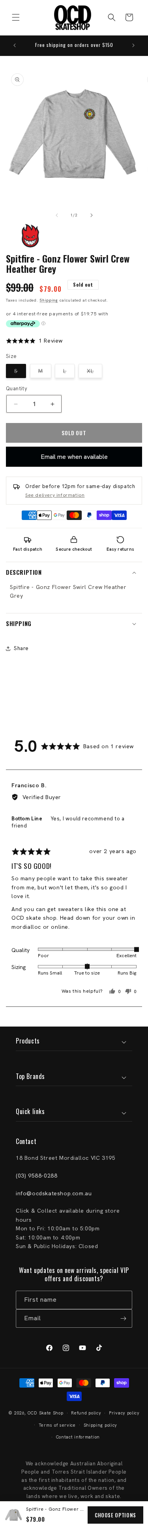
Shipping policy (101, 1425)
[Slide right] (91, 215)
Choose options (115, 1515)
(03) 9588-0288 (36, 1175)
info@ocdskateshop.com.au (54, 1193)
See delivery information (54, 495)
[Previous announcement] (14, 45)
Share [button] (21, 648)
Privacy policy (124, 1413)
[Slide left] (57, 215)
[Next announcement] (133, 45)
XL (94, 372)
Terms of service (57, 1425)
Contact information (78, 1437)
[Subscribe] (123, 1318)
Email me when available (74, 457)
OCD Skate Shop (46, 1413)
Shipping (48, 300)
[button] (15, 17)
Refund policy (86, 1413)
